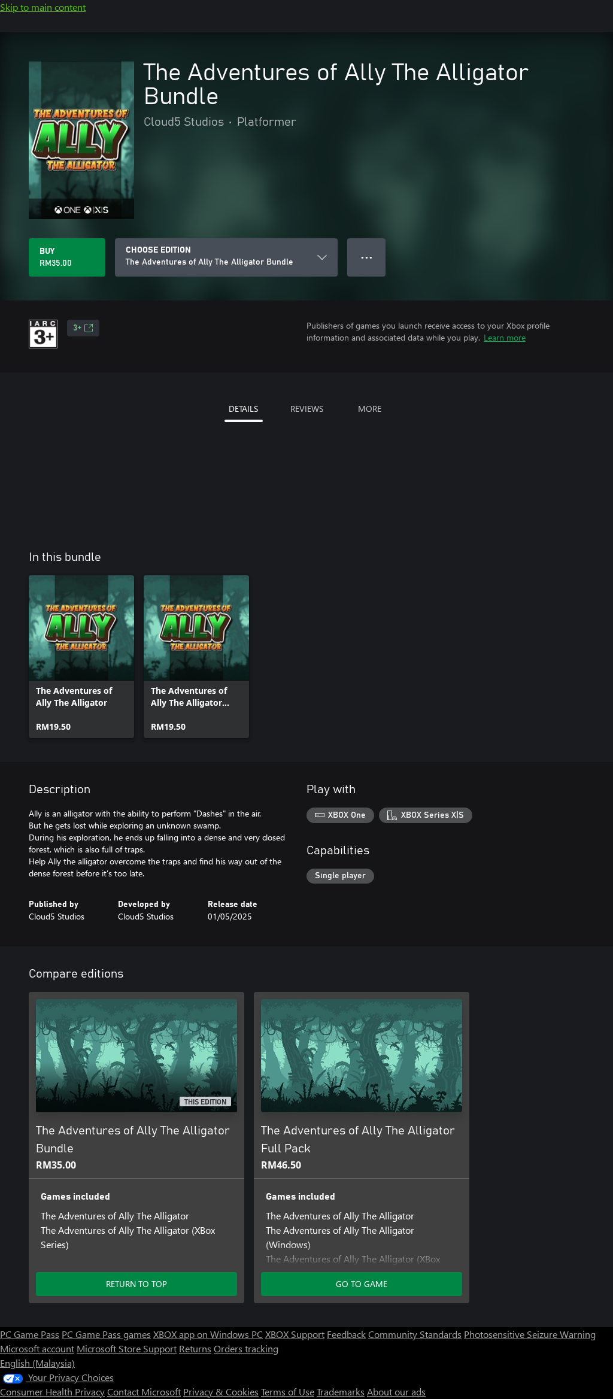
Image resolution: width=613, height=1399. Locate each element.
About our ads (396, 1391)
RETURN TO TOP (136, 1283)
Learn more (505, 337)
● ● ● (366, 257)
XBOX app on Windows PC (208, 1334)
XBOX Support (294, 1334)
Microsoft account (37, 1348)
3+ (77, 328)
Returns (195, 1348)
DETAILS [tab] (243, 408)
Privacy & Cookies (221, 1391)
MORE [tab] (369, 408)
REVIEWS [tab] (306, 408)
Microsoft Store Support (127, 1348)
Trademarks (341, 1391)
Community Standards (415, 1334)
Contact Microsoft (144, 1391)
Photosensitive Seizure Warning (530, 1334)
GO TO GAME (361, 1283)
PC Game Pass (29, 1334)
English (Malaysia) (37, 1362)
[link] (81, 656)
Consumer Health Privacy (52, 1391)
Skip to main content (43, 7)
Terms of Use (287, 1391)
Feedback (346, 1334)
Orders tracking (246, 1348)
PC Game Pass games (106, 1334)
